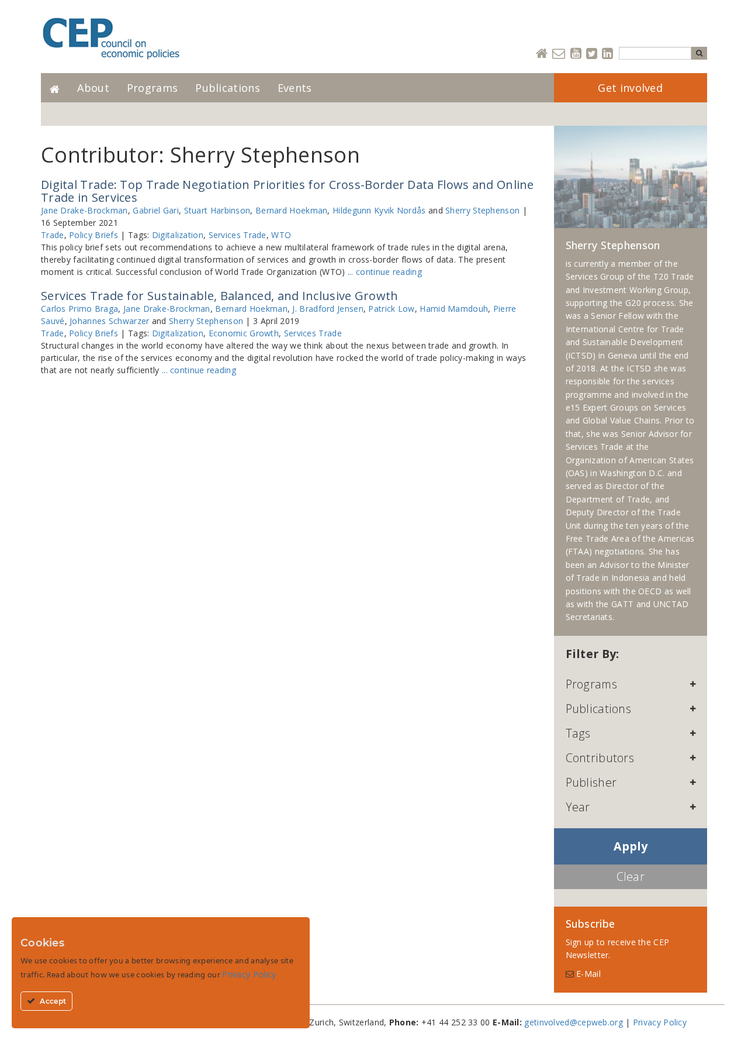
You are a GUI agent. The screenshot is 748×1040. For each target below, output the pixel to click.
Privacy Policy (660, 1022)
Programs (152, 88)
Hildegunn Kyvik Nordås (379, 210)
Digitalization (177, 234)
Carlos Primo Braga (79, 308)
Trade (52, 234)
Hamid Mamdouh (454, 308)
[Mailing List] (558, 54)
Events (295, 88)
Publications (227, 88)
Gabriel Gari (156, 210)
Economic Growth (244, 333)
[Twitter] (591, 54)
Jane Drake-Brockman (84, 210)
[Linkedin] (607, 54)
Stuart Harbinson (217, 210)
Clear (631, 876)
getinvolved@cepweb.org (573, 1022)
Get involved (630, 88)
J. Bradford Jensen (327, 308)
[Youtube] (575, 54)
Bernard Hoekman (291, 210)
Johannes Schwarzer (109, 320)
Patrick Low (391, 308)
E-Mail (587, 973)
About (93, 88)
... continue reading (385, 271)
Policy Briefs (93, 234)
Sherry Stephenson (482, 210)
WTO (281, 234)
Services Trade (237, 234)
